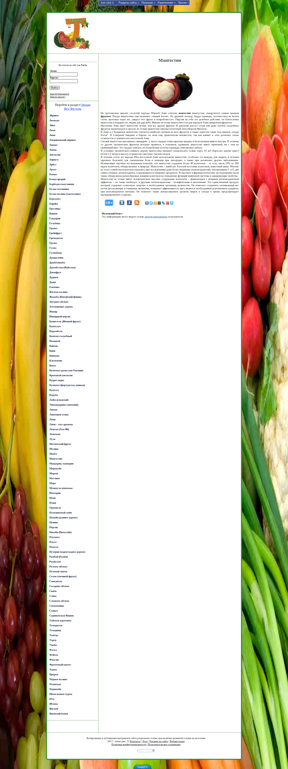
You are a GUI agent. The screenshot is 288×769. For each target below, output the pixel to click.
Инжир (53, 311)
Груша (53, 242)
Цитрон (53, 674)
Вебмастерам (177, 741)
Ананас (53, 144)
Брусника (55, 208)
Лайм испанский (58, 399)
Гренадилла (56, 238)
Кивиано (54, 355)
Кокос (52, 365)
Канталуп (55, 326)
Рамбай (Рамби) (58, 556)
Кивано (53, 345)
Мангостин (55, 458)
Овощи (86, 105)
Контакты (135, 741)
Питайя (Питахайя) (60, 532)
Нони (52, 497)
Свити (52, 591)
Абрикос (54, 115)
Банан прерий (57, 179)
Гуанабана (55, 252)
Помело (53, 546)
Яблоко (53, 703)
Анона (53, 149)
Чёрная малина (58, 679)
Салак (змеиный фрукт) (62, 576)
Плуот (53, 542)
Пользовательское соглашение (164, 744)
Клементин (55, 360)
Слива (53, 595)
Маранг (53, 473)
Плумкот (54, 537)
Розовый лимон (58, 571)
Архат (52, 169)
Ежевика (54, 287)
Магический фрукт (60, 443)
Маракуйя (55, 468)
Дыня (52, 282)
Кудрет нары (56, 380)
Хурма (53, 669)
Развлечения (165, 2)
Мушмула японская (60, 488)
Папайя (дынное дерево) (63, 517)
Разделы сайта (128, 2)
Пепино (53, 522)
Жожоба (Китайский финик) (65, 296)
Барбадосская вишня (61, 184)
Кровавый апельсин (60, 375)
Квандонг (55, 340)
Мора (52, 483)
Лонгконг (55, 434)
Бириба (53, 203)
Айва (52, 125)
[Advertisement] (169, 33)
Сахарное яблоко (59, 586)
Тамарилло (55, 625)
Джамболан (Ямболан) (62, 267)
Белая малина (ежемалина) (65, 193)
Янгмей (53, 708)
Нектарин (55, 492)
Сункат (53, 610)
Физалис (54, 659)
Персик (53, 527)
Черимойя (55, 689)
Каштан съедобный (60, 336)
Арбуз (52, 164)
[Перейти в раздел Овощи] (72, 33)
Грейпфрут (55, 233)
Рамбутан (55, 561)
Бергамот (55, 198)
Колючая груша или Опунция (66, 370)
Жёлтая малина (58, 291)
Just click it (107, 2)
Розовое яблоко (58, 566)
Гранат (53, 228)
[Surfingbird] (172, 203)
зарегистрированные (156, 216)
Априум (53, 159)
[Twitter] (151, 203)
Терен (52, 640)
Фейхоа (53, 654)
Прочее (182, 2)
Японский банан (58, 713)
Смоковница (56, 605)
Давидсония (56, 257)
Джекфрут (55, 272)
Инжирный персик (59, 316)
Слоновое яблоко (59, 600)
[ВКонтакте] (147, 203)
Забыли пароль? (57, 97)
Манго (53, 453)
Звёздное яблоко (58, 301)
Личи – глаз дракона (61, 424)
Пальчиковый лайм (60, 512)
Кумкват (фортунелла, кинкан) (67, 385)
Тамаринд (55, 630)
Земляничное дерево (61, 306)
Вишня (53, 213)
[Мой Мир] (159, 203)
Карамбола (55, 331)
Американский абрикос (62, 139)
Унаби (53, 644)
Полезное (147, 2)
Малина (54, 448)
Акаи (52, 130)
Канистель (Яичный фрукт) (65, 321)
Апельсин (54, 154)
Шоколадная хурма (60, 694)
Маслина (54, 478)
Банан (53, 174)
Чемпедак (55, 684)
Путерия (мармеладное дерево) (67, 551)
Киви (52, 350)
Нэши (52, 502)
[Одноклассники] (155, 203)
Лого (145, 741)
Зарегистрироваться (59, 94)
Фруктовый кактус (60, 664)
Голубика (54, 223)
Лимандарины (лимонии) (63, 404)
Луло (52, 439)
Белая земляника (59, 188)
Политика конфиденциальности (128, 744)
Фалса (53, 649)
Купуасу (54, 390)
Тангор (53, 635)
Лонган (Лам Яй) (59, 429)
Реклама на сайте (158, 741)
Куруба (53, 394)
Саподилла (55, 581)
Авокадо (54, 120)
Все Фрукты (72, 109)
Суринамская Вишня (61, 615)
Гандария (54, 218)
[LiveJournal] (163, 203)
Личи (52, 419)
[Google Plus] (168, 203)
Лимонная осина (59, 414)
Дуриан (53, 277)
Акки (52, 135)
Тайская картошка (60, 620)
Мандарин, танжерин (61, 463)
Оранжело (55, 507)
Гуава (52, 247)
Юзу (52, 698)
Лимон (53, 409)
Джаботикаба (57, 262)
